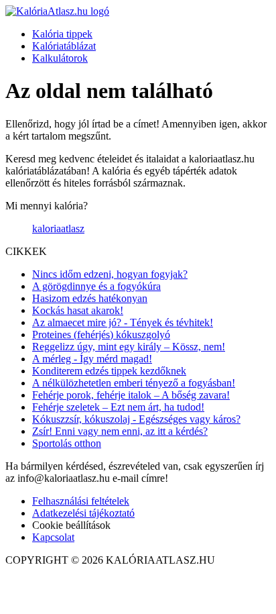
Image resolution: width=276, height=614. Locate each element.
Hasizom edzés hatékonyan (89, 298)
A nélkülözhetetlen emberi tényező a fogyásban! (133, 383)
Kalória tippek (62, 34)
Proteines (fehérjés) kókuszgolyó (101, 334)
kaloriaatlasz (58, 228)
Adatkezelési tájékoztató (83, 513)
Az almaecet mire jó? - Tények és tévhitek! (122, 322)
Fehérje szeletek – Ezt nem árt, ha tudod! (118, 407)
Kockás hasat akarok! (77, 310)
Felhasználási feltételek (80, 501)
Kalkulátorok (60, 58)
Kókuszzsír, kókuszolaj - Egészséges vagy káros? (136, 419)
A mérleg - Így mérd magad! (92, 358)
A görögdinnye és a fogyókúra (96, 286)
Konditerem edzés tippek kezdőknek (109, 370)
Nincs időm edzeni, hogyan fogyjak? (110, 274)
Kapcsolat (53, 537)
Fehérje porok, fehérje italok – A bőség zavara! (131, 395)
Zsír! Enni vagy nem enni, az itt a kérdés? (120, 431)
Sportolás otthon (66, 443)
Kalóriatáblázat (64, 46)
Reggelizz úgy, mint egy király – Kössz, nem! (128, 346)
